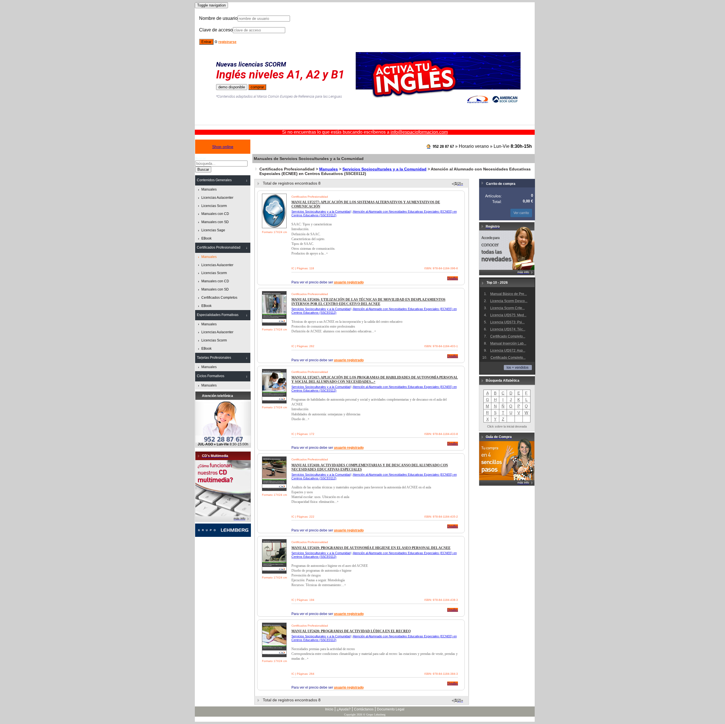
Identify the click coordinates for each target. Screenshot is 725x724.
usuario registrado (349, 282)
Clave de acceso (216, 29)
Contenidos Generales (214, 180)
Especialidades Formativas (217, 315)
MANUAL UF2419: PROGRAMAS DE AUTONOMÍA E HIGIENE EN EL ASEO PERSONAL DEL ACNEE (371, 548)
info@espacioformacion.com (419, 132)
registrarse (227, 42)
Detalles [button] (452, 278)
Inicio (329, 709)
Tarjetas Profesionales (214, 358)
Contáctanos (364, 709)
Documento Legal (390, 709)
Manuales (328, 169)
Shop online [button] (222, 146)
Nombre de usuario (218, 18)
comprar (257, 87)
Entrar (206, 42)
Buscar (200, 159)
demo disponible (231, 87)
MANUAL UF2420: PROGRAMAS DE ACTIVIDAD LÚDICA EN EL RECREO (351, 631)
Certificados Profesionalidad (218, 247)
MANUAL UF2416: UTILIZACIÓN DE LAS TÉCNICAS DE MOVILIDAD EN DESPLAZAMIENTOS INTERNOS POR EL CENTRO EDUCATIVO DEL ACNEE (368, 302)
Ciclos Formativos (210, 376)
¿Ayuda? (344, 709)
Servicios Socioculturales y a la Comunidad (384, 169)
